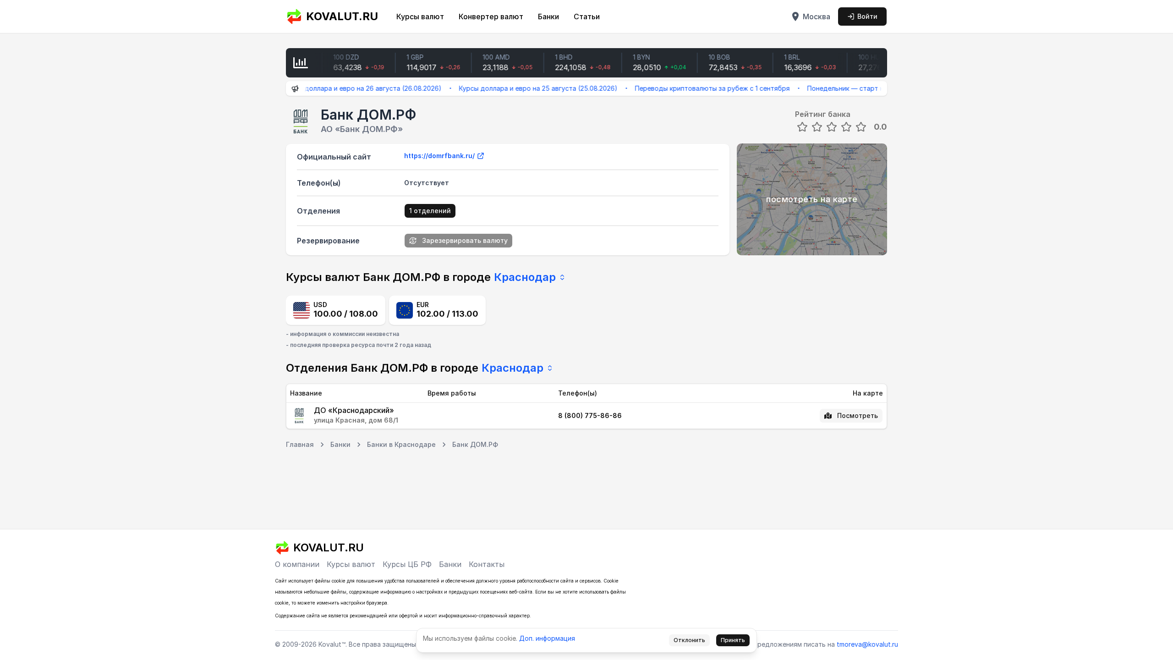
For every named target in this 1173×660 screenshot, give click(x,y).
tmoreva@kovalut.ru (867, 644)
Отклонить (689, 640)
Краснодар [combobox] (525, 277)
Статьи (587, 16)
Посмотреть (857, 415)
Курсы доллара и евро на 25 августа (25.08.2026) (521, 88)
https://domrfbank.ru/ (439, 156)
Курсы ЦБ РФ (407, 564)
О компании (297, 564)
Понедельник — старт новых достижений (857, 88)
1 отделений (430, 210)
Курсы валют (420, 16)
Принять (733, 640)
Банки (548, 16)
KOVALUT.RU (342, 16)
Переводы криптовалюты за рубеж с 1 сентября (695, 88)
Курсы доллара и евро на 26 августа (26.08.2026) (345, 88)
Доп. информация (547, 638)
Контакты (486, 564)
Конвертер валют (491, 16)
